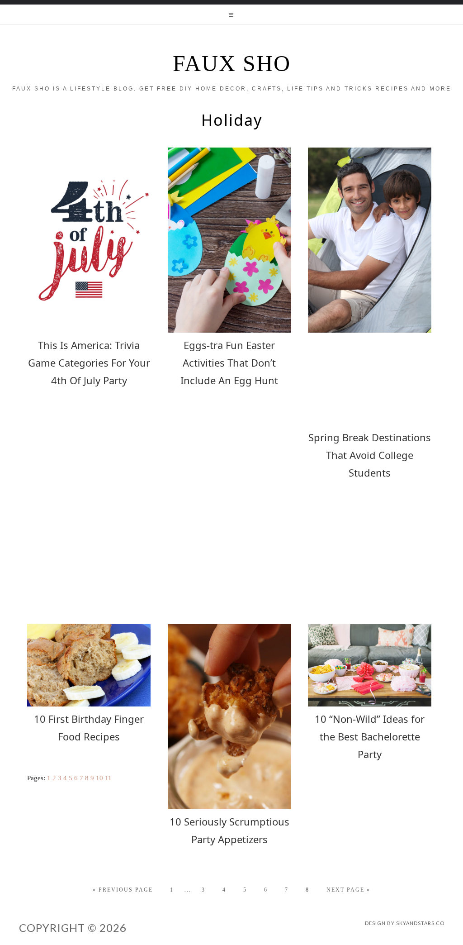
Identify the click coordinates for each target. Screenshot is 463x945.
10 (99, 778)
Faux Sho (232, 63)
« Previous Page (123, 890)
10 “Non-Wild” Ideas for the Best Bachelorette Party (370, 736)
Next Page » (348, 890)
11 (108, 778)
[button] (231, 14)
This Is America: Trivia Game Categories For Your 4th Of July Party (89, 362)
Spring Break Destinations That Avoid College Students (369, 454)
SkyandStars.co (420, 923)
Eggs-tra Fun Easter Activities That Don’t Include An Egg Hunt (229, 362)
